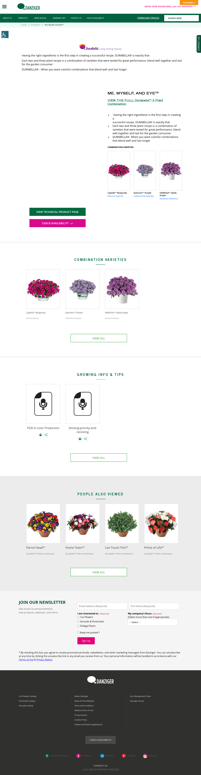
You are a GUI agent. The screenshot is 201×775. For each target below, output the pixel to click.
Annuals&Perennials (59, 756)
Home (24, 24)
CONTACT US (76, 18)
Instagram (153, 756)
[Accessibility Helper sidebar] (5, 34)
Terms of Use (26, 659)
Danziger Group (137, 701)
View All (99, 338)
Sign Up (86, 640)
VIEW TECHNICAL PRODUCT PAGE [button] (57, 212)
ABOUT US (7, 18)
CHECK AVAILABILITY (95, 18)
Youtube (131, 756)
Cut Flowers (86, 617)
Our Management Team (140, 696)
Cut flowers (87, 756)
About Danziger (81, 696)
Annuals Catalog (26, 705)
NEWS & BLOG (40, 18)
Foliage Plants (87, 626)
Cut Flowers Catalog (27, 696)
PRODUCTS (23, 18)
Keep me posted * (89, 632)
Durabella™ (36, 24)
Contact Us (100, 765)
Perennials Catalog (27, 701)
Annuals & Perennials (92, 621)
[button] (4, 6)
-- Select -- (134, 622)
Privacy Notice (44, 659)
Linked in (110, 756)
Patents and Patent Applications (88, 724)
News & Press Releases (84, 701)
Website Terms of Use (83, 710)
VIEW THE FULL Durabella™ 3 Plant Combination (135, 102)
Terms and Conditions (84, 705)
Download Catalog (148, 18)
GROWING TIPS (59, 18)
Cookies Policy (80, 719)
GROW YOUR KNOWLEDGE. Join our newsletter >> (170, 6)
